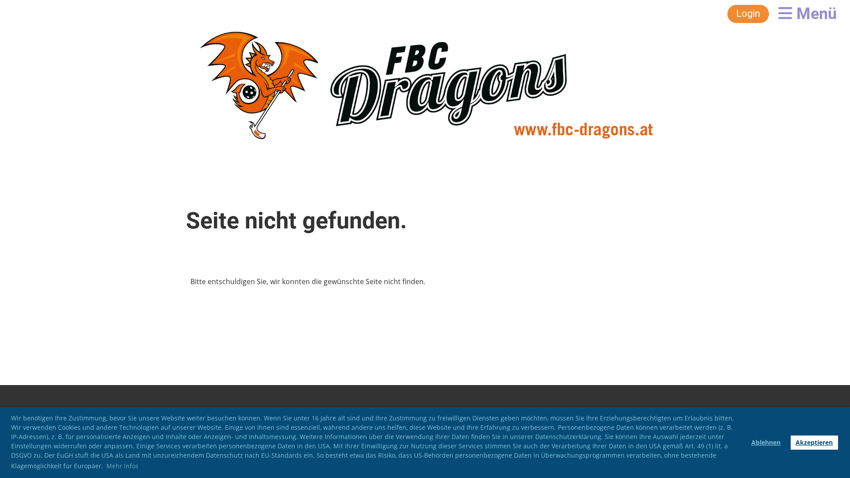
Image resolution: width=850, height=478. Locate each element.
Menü (814, 13)
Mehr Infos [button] (122, 466)
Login (748, 13)
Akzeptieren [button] (814, 442)
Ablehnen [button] (765, 442)
